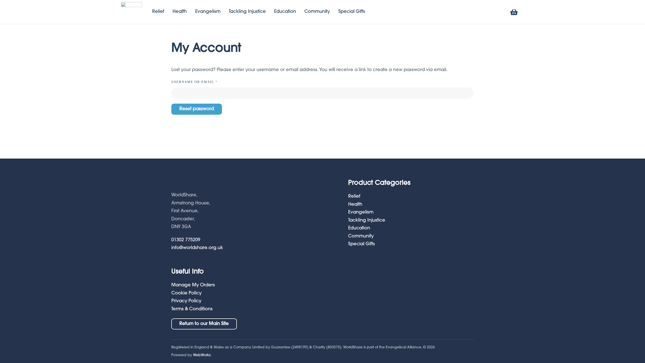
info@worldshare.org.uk (197, 248)
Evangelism (207, 12)
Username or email (204, 82)
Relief (158, 12)
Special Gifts (351, 12)
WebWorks (202, 355)
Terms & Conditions (192, 309)
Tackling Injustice (247, 12)
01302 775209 (185, 240)
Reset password (196, 109)
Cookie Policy (186, 293)
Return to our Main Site (204, 324)
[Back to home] (131, 12)
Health (180, 12)
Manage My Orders (193, 285)
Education (285, 12)
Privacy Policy (186, 301)
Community (317, 12)
